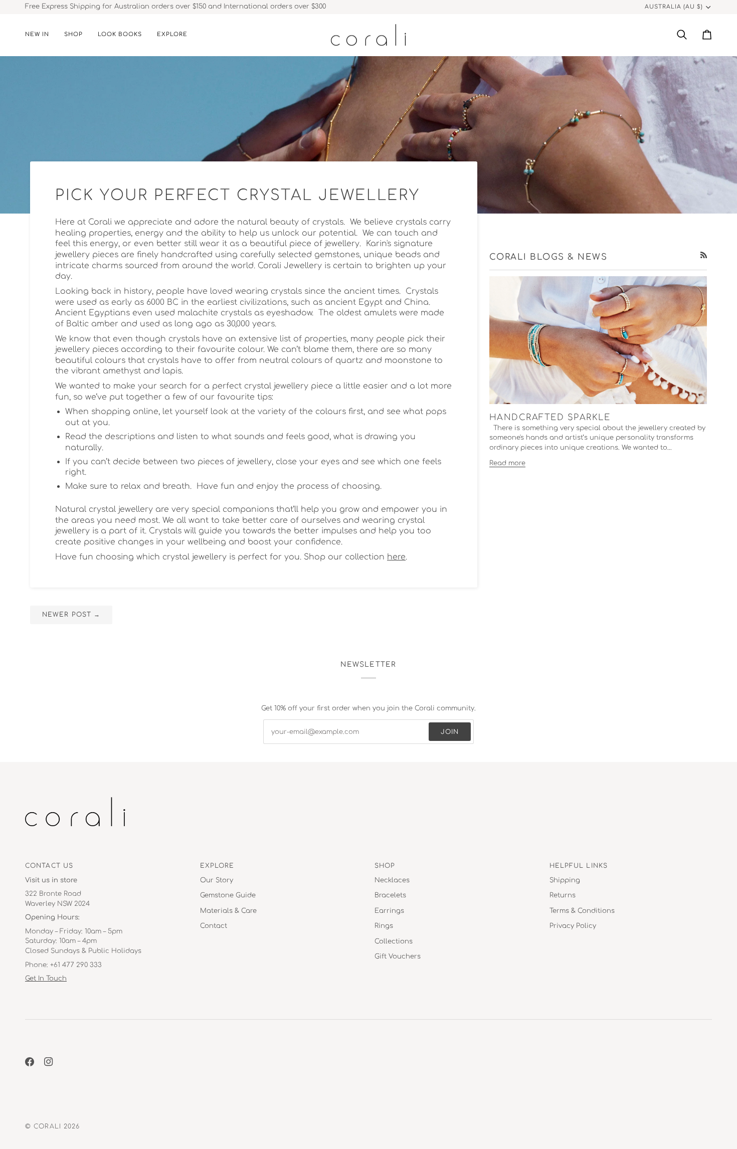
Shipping (564, 880)
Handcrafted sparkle (549, 417)
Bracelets (390, 895)
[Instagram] (48, 1061)
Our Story (216, 880)
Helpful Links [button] (578, 865)
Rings (384, 925)
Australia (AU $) (674, 7)
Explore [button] (217, 865)
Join (450, 731)
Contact (213, 925)
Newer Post (71, 614)
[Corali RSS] (703, 255)
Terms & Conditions (582, 910)
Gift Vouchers (398, 956)
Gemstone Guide (228, 895)
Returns (562, 895)
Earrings (389, 910)
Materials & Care (228, 910)
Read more (507, 463)
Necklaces (392, 880)
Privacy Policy (572, 925)
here (396, 556)
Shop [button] (385, 865)
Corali (47, 1126)
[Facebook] (29, 1061)
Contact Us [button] (49, 865)
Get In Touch (46, 978)
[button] (73, 35)
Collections (394, 941)
